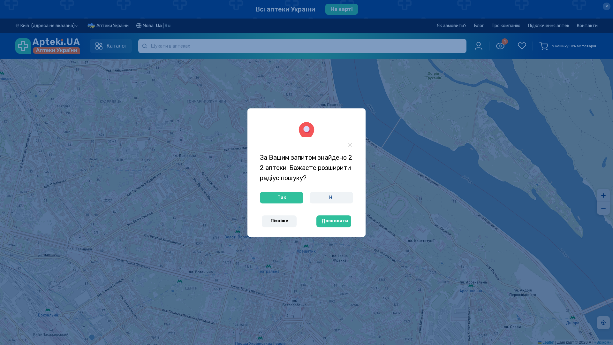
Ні (331, 197)
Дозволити (335, 221)
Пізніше (279, 221)
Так (281, 197)
